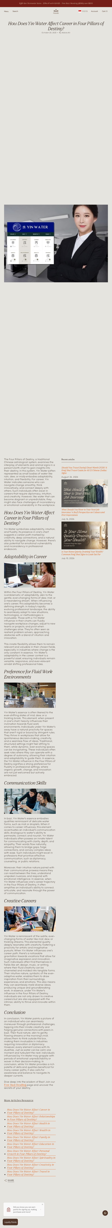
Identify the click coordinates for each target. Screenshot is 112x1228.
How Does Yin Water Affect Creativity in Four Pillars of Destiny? (30, 1166)
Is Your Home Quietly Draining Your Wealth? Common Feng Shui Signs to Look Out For (82, 553)
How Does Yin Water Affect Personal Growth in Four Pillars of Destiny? (28, 1152)
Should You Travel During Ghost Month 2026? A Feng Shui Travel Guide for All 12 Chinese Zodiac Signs (84, 470)
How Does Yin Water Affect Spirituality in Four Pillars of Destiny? (31, 1159)
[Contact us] (105, 1213)
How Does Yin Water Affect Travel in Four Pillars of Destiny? (28, 1173)
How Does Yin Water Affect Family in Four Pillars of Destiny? (28, 1139)
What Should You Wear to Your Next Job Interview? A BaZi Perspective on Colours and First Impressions (83, 512)
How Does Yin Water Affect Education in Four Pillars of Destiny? (30, 1145)
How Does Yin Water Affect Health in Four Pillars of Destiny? (28, 1125)
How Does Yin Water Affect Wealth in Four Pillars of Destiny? (28, 1132)
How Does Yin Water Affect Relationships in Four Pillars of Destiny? (31, 1118)
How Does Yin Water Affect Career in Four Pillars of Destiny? (28, 1111)
